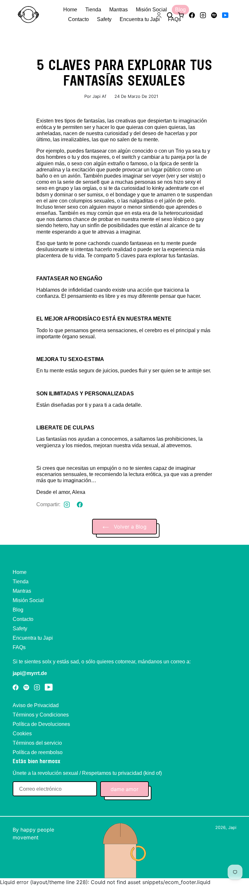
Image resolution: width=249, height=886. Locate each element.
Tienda (21, 581)
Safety (20, 628)
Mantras (22, 591)
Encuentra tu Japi (33, 638)
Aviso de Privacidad (36, 705)
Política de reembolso (38, 752)
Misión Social (28, 600)
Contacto (23, 619)
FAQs (19, 647)
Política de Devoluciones (41, 724)
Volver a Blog (129, 526)
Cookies (22, 733)
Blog (18, 609)
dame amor (124, 789)
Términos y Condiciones (41, 714)
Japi (232, 827)
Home (20, 572)
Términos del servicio (37, 743)
